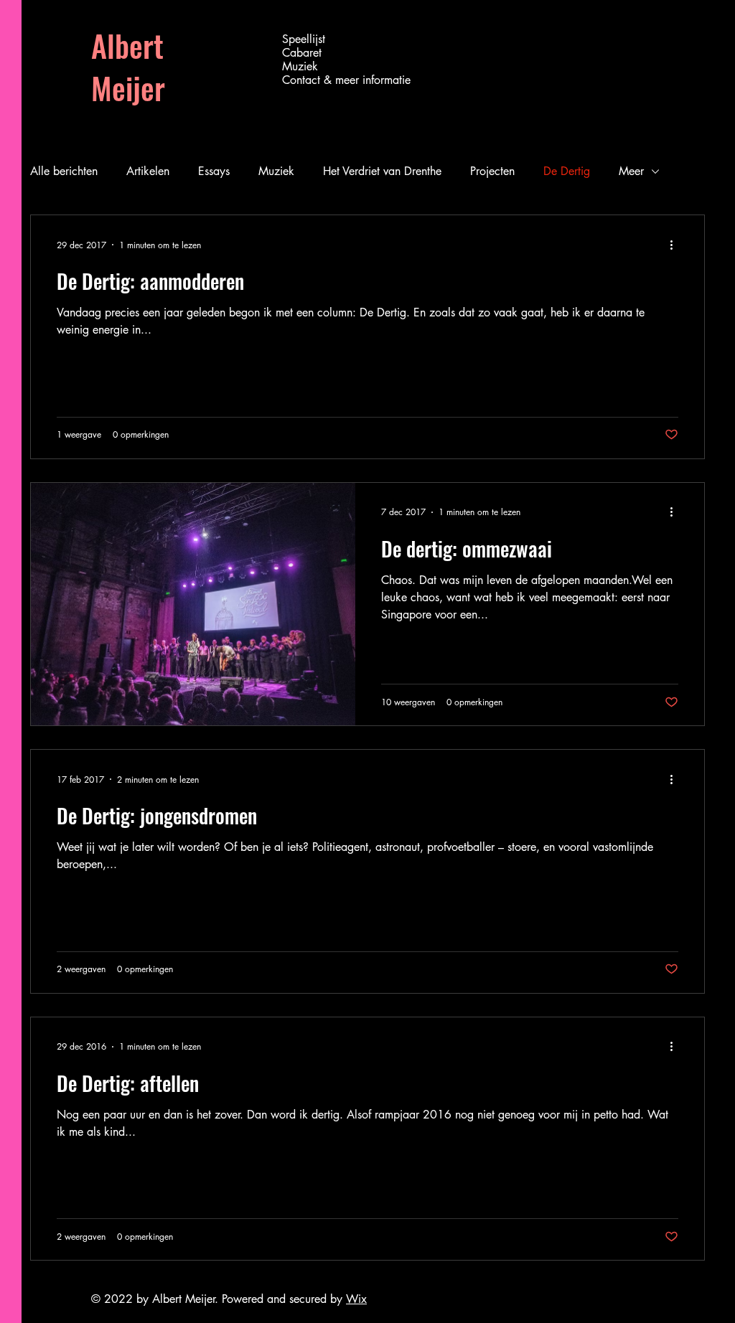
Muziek (300, 66)
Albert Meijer (128, 66)
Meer (631, 171)
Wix (356, 1298)
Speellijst (303, 39)
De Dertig (566, 171)
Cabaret (302, 53)
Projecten (492, 171)
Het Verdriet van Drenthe (382, 171)
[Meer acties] (676, 244)
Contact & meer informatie (342, 80)
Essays (214, 171)
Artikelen (147, 171)
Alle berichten (64, 171)
